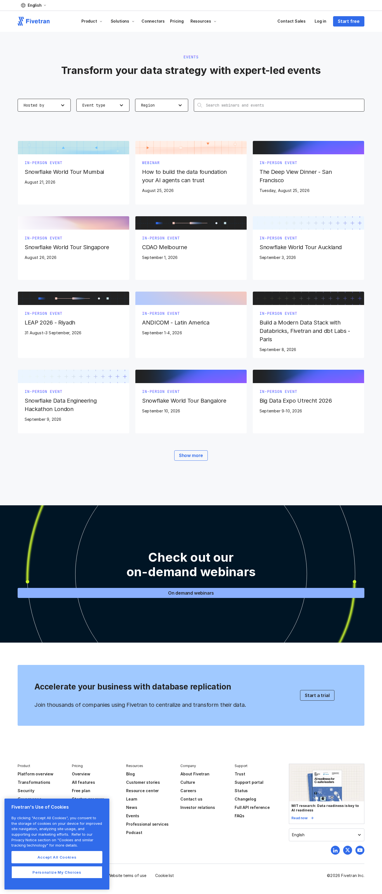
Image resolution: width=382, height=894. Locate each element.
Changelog (245, 799)
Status (241, 790)
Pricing (177, 21)
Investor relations (197, 807)
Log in (320, 21)
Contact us (191, 799)
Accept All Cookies (57, 857)
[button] (33, 5)
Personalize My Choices (56, 872)
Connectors (153, 21)
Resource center (142, 790)
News (131, 807)
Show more (191, 455)
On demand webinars (191, 593)
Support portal (249, 782)
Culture (187, 782)
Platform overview (35, 774)
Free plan (81, 790)
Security (26, 790)
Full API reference (252, 807)
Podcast (134, 832)
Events (132, 815)
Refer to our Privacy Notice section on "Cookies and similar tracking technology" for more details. (52, 839)
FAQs (239, 815)
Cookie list (164, 875)
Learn (131, 799)
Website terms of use (127, 875)
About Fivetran (194, 774)
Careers (188, 790)
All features (83, 782)
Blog (130, 774)
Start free (349, 21)
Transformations (34, 782)
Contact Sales (291, 21)
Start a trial (317, 695)
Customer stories (143, 782)
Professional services (147, 824)
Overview (81, 774)
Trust (240, 774)
